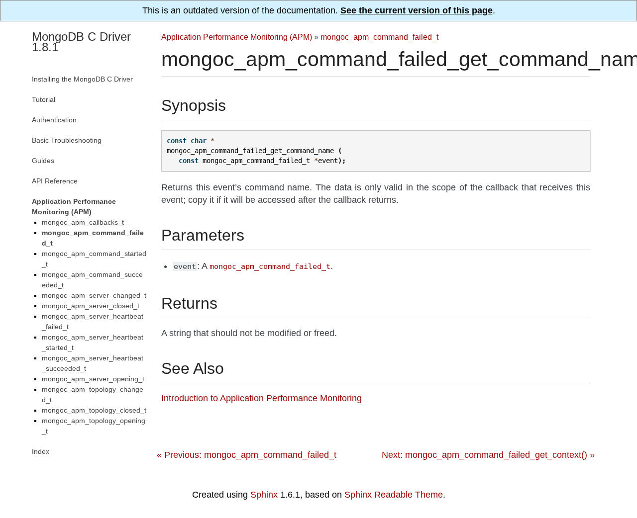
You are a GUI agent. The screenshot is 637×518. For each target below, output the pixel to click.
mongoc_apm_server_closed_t (90, 306)
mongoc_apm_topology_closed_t (94, 410)
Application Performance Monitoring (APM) (236, 36)
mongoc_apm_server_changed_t (94, 295)
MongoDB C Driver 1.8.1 (81, 42)
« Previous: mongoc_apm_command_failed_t (246, 455)
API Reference (55, 181)
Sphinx (264, 495)
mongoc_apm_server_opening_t (93, 379)
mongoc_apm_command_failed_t (379, 36)
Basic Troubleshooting (67, 140)
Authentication (54, 120)
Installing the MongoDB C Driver (82, 79)
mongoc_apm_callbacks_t (83, 222)
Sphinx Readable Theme (393, 495)
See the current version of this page (416, 10)
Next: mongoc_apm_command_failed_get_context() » (488, 455)
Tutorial (43, 99)
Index (40, 451)
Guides (43, 161)
